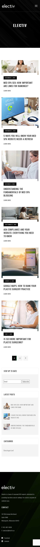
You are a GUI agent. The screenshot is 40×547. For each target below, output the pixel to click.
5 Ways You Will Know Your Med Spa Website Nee (23, 416)
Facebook (7, 538)
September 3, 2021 (10, 224)
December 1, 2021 (10, 78)
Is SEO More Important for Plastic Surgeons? (17, 340)
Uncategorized (9, 450)
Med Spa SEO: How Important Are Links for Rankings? (18, 84)
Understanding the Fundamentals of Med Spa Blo (23, 426)
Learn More (7, 90)
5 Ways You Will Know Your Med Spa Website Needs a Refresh (20, 137)
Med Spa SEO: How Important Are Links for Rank (22, 406)
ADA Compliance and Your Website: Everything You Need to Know (19, 233)
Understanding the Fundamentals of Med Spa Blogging (17, 192)
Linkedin (6, 541)
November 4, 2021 (10, 131)
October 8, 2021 (10, 184)
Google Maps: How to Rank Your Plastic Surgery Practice (20, 287)
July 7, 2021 (8, 334)
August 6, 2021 (9, 281)
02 (20, 358)
